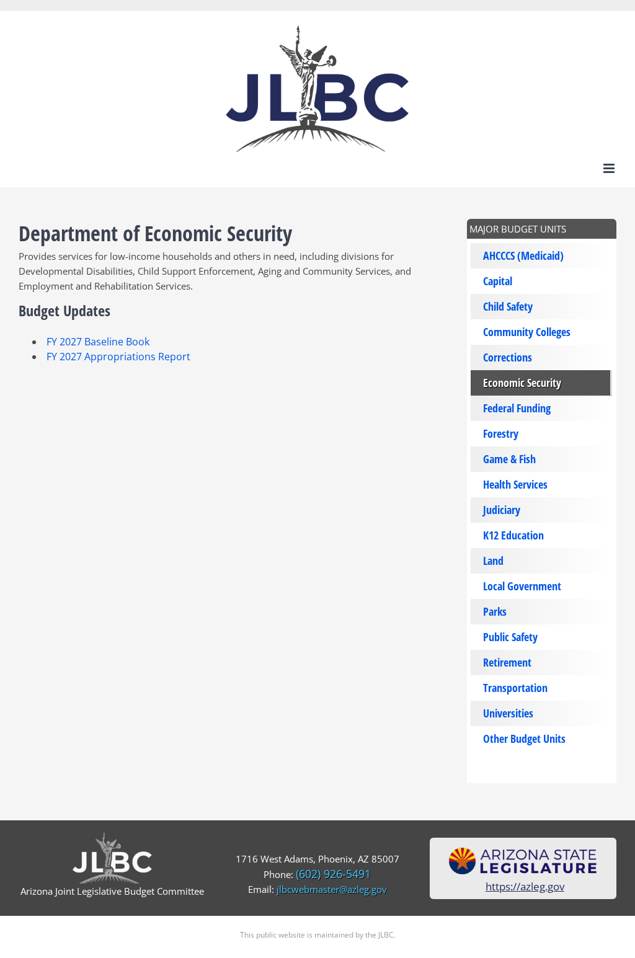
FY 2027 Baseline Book (98, 341)
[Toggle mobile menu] (609, 168)
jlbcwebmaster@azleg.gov (332, 889)
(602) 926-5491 (333, 873)
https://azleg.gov (525, 886)
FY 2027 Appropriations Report (118, 356)
